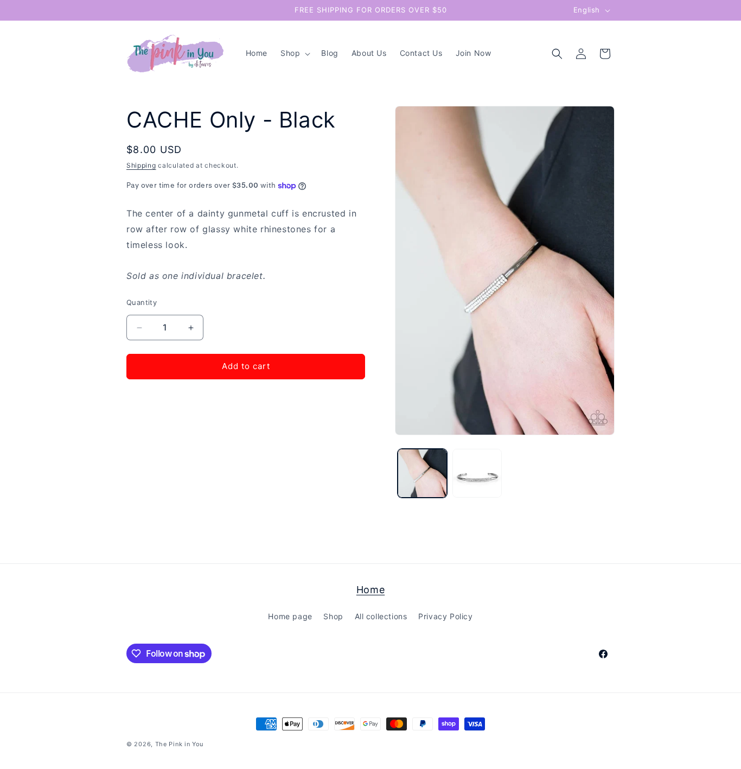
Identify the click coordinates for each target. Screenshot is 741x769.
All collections (381, 616)
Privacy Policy (445, 616)
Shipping (141, 165)
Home (370, 589)
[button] (294, 53)
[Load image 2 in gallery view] (477, 473)
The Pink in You (179, 744)
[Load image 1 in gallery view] (422, 473)
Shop (333, 616)
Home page (290, 616)
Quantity (141, 302)
